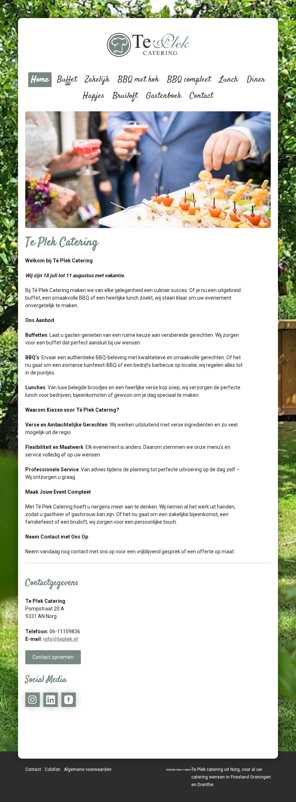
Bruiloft (125, 96)
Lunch (228, 79)
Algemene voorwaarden (88, 769)
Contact (201, 96)
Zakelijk (97, 79)
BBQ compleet (189, 79)
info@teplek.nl (60, 639)
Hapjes (93, 96)
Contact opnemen (53, 657)
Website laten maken (178, 769)
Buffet (67, 79)
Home (40, 79)
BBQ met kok (138, 79)
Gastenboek (163, 96)
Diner (256, 79)
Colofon (52, 769)
